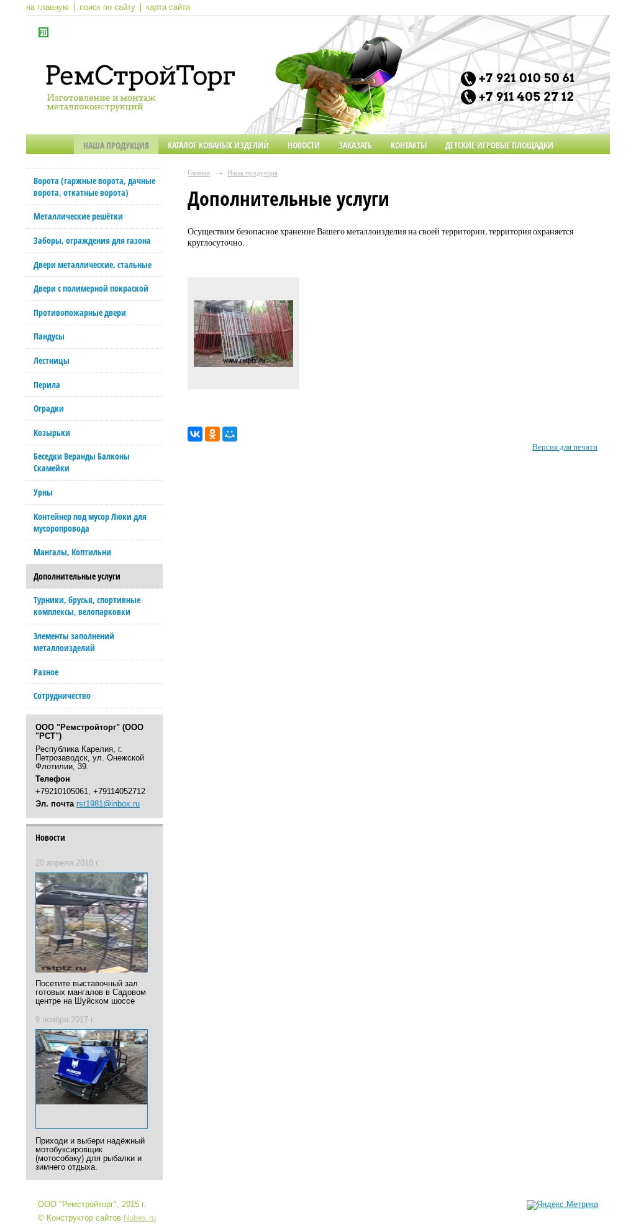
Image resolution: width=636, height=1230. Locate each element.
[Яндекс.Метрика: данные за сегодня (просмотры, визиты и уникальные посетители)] (562, 1205)
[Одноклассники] (212, 434)
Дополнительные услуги (77, 576)
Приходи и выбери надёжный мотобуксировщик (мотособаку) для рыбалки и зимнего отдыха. (90, 1154)
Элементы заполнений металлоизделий (74, 642)
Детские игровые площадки (499, 145)
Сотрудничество (62, 695)
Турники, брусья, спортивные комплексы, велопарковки (87, 605)
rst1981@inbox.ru (108, 804)
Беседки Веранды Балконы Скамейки (82, 462)
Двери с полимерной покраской (91, 288)
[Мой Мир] (229, 434)
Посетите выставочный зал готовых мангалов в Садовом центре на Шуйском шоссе (90, 992)
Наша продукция (116, 145)
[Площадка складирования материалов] (243, 336)
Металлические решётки (78, 216)
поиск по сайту (107, 7)
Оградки (49, 408)
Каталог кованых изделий (218, 145)
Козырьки (52, 432)
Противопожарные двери (80, 312)
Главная (199, 172)
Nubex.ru (140, 1218)
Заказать (355, 145)
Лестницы (52, 360)
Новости (304, 145)
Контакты (409, 145)
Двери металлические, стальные (93, 265)
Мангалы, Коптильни (72, 552)
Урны (43, 492)
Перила (47, 385)
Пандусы (49, 336)
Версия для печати (564, 447)
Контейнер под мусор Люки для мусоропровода (90, 522)
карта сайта (168, 7)
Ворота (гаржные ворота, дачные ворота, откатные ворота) (94, 186)
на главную (47, 7)
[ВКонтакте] (195, 434)
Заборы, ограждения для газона (92, 240)
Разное (46, 672)
